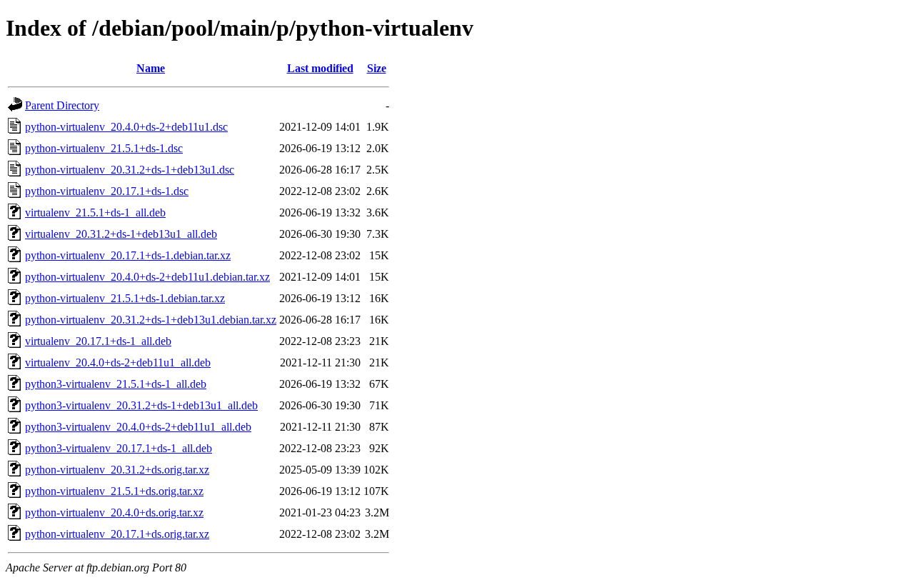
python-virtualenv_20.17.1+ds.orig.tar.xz (117, 534)
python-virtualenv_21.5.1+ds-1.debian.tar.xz (125, 298)
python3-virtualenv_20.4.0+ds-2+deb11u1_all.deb (138, 427)
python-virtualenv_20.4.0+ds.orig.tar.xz (114, 512)
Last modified (320, 68)
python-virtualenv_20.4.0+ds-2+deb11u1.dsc (126, 127)
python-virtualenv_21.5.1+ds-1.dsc (104, 148)
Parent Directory (62, 105)
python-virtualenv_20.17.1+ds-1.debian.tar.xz (128, 255)
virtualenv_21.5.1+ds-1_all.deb (95, 212)
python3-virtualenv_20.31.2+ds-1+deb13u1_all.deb (141, 405)
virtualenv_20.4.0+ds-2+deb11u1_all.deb (118, 362)
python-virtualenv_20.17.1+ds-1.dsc (107, 191)
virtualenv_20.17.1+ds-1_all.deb (98, 341)
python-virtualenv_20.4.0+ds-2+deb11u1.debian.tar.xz (147, 277)
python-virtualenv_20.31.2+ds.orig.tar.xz (117, 470)
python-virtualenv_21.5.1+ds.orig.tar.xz (114, 491)
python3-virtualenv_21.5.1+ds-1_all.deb (115, 384)
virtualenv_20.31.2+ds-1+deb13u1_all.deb (121, 234)
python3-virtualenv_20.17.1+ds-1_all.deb (118, 448)
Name (150, 68)
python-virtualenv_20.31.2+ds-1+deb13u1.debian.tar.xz (150, 320)
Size (376, 68)
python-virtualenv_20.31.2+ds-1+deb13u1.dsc (129, 170)
